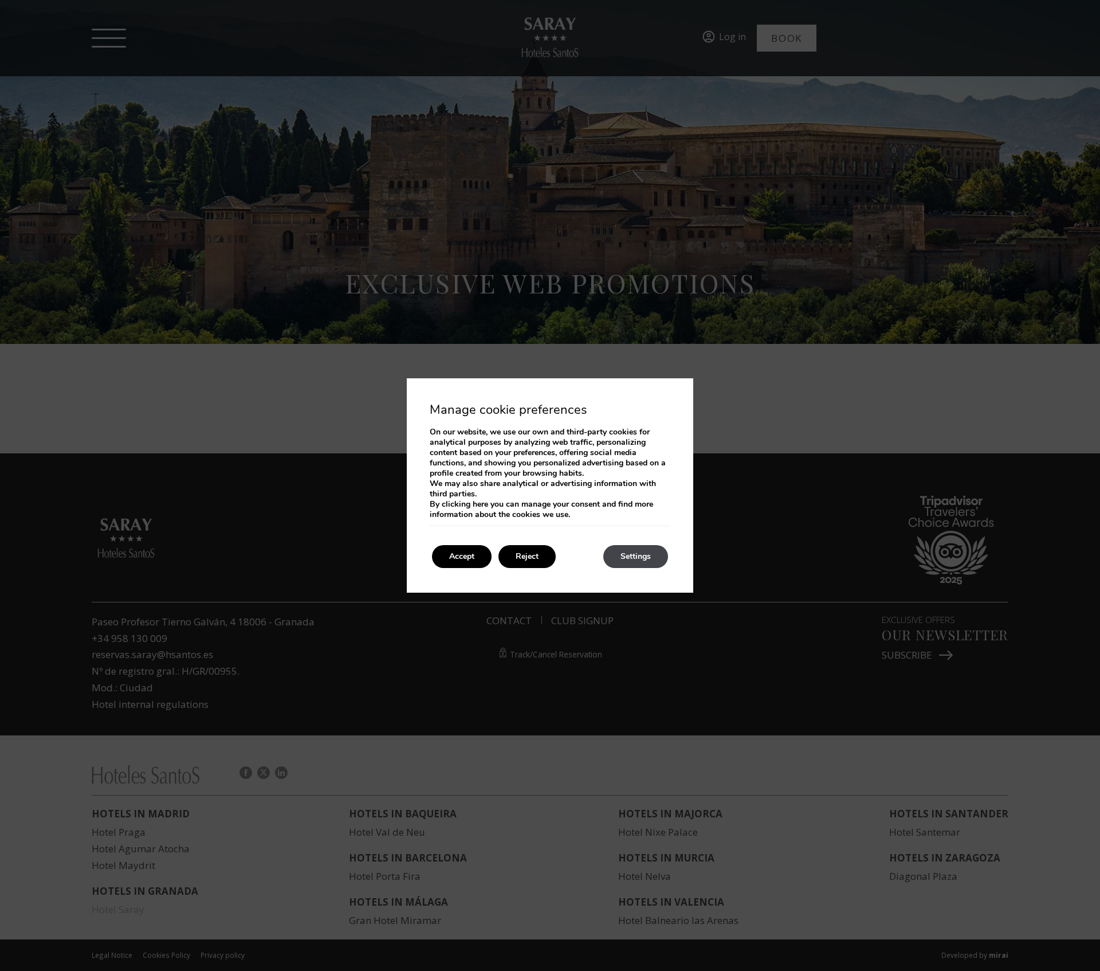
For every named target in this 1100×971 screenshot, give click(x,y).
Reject (527, 556)
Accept (461, 556)
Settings (635, 556)
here (480, 504)
